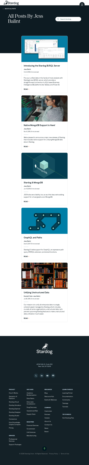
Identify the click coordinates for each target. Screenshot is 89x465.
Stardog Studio (14, 415)
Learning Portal (67, 393)
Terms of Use (65, 454)
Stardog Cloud (14, 402)
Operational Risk (32, 411)
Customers (48, 411)
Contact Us (48, 425)
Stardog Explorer (14, 409)
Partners (47, 414)
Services (12, 435)
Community (66, 400)
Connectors (13, 419)
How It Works (13, 393)
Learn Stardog (67, 389)
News (46, 428)
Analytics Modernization (31, 394)
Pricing (11, 428)
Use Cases (30, 389)
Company (47, 407)
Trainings (65, 403)
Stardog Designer (15, 412)
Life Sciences (31, 432)
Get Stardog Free (68, 418)
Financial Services (32, 425)
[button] (82, 4)
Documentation (67, 396)
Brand (46, 431)
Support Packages (15, 444)
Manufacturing (31, 436)
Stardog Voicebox (15, 405)
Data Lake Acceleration (31, 403)
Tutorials (65, 407)
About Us (47, 421)
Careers (47, 418)
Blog (46, 393)
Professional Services (13, 440)
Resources (48, 389)
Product (12, 389)
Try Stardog (66, 414)
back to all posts (10, 8)
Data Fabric (30, 398)
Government (31, 429)
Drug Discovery (32, 407)
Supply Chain (31, 414)
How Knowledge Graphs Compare (14, 423)
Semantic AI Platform (13, 397)
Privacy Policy (53, 454)
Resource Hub (49, 396)
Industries (30, 422)
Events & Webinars (50, 400)
